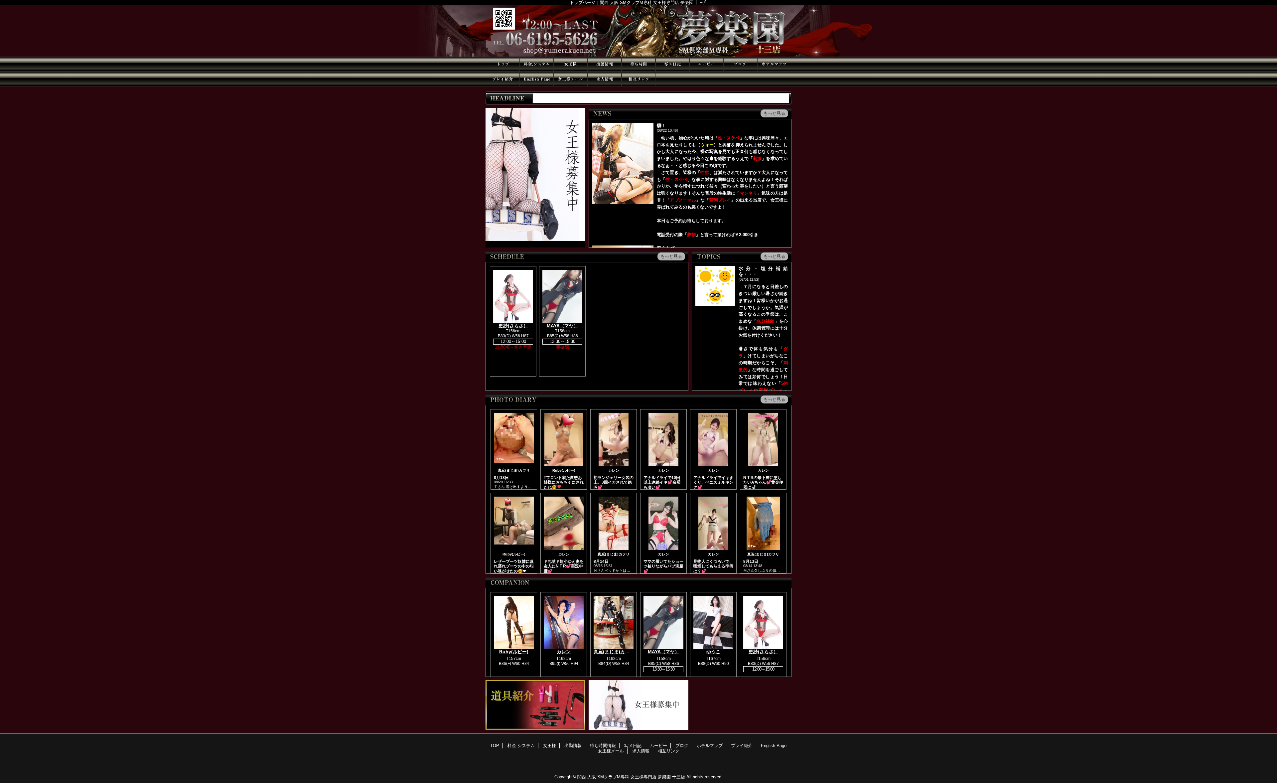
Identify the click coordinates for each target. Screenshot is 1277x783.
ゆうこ (713, 651)
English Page (537, 79)
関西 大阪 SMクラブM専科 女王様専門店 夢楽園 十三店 (631, 776)
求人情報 (605, 79)
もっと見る (774, 113)
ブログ (740, 64)
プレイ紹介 (503, 79)
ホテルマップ (774, 64)
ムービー (706, 64)
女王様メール (571, 79)
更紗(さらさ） (513, 325)
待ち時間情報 (638, 64)
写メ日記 (672, 64)
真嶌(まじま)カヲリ (514, 470)
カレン (613, 470)
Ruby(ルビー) (563, 470)
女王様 (571, 64)
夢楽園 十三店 (638, 31)
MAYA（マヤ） (562, 325)
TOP (503, 64)
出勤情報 (605, 64)
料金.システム (537, 64)
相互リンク (638, 79)
